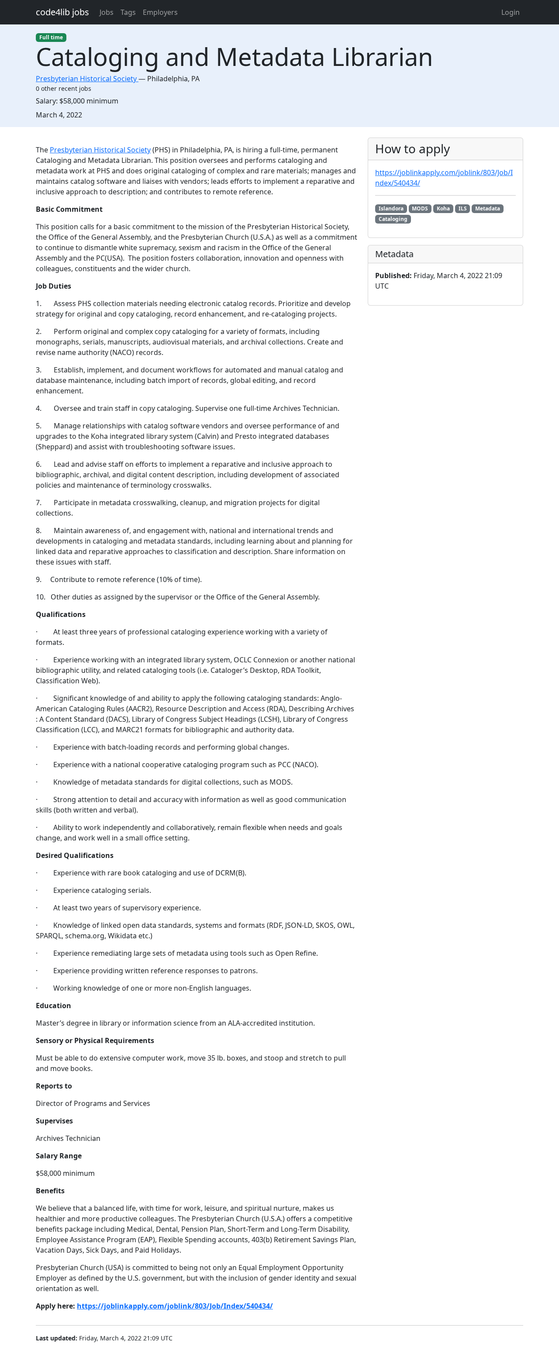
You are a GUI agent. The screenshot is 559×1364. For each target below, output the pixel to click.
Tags (128, 12)
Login (510, 12)
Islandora (391, 208)
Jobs (107, 12)
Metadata (487, 208)
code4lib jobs (62, 12)
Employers (160, 12)
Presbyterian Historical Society (100, 150)
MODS (420, 208)
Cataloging (393, 219)
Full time (51, 37)
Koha (443, 208)
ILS (463, 208)
